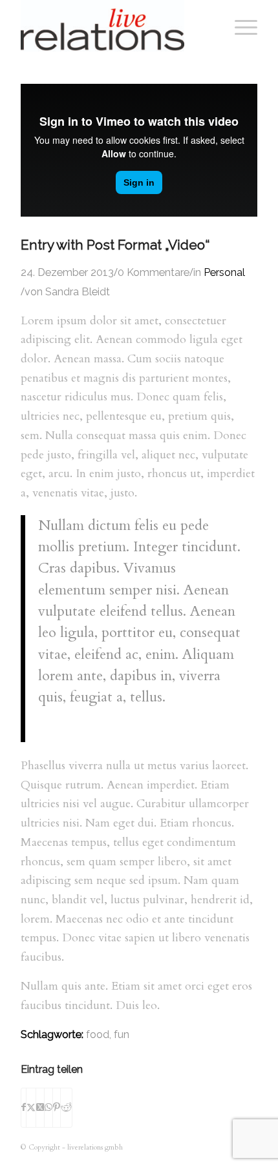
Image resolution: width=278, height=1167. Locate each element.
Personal (224, 272)
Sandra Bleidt (77, 292)
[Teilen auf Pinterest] (56, 1107)
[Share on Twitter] (40, 1107)
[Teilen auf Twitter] (31, 1107)
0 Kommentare (153, 272)
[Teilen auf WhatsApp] (48, 1107)
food (97, 1034)
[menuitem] (239, 26)
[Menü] (239, 26)
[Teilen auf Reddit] (66, 1107)
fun (121, 1034)
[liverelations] (115, 26)
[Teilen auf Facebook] (23, 1107)
